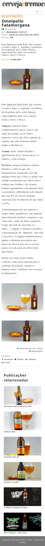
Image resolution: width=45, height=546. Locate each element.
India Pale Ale (25, 348)
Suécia (40, 348)
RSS (30, 540)
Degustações (37, 351)
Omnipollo (11, 32)
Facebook (8, 359)
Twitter (20, 359)
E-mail (7, 362)
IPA (34, 348)
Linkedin (32, 359)
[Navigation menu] (40, 12)
